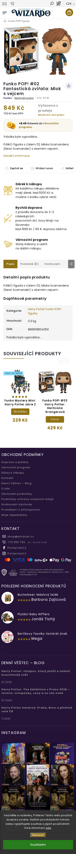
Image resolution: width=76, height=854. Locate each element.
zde (48, 828)
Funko (7, 98)
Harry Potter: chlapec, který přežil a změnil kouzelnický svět (35, 672)
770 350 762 (16, 542)
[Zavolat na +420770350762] (13, 4)
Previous (61, 360)
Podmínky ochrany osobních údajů (27, 499)
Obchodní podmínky (16, 494)
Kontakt (7, 478)
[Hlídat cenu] (41, 168)
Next (67, 360)
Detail (55, 419)
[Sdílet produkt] (69, 86)
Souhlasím (38, 844)
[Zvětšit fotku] (9, 71)
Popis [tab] (10, 264)
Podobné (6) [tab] (29, 264)
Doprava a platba (14, 462)
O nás (5, 488)
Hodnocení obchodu (16, 504)
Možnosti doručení (51, 115)
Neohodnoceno (24, 98)
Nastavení (38, 835)
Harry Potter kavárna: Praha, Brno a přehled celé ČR (36, 709)
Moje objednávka (14, 515)
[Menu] (5, 12)
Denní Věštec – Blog (16, 483)
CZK (69, 3)
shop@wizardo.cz (20, 536)
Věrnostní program (15, 467)
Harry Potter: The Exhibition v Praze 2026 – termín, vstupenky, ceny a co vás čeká (35, 691)
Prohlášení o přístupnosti (20, 509)
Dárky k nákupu (12, 472)
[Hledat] (52, 4)
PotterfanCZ (17, 548)
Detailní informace (16, 156)
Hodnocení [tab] (52, 264)
